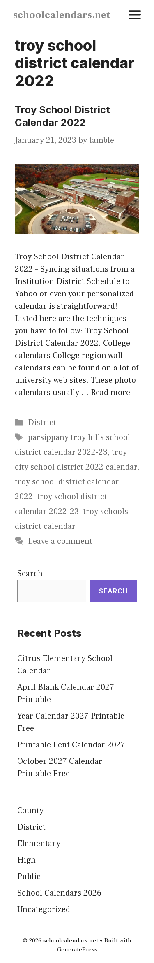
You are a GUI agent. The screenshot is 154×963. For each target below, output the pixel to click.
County (30, 810)
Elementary (38, 843)
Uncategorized (43, 909)
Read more (110, 392)
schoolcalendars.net (61, 14)
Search (30, 573)
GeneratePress (77, 950)
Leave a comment (60, 541)
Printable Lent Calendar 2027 (71, 745)
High (26, 860)
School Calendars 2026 (59, 893)
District (42, 422)
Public (29, 876)
